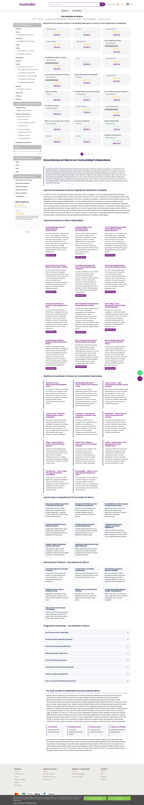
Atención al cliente (48, 774)
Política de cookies (77, 777)
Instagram (104, 779)
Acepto (119, 798)
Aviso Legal (17, 785)
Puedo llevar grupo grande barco (87, 646)
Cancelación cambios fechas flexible (87, 667)
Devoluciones (47, 779)
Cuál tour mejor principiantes (87, 674)
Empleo (16, 782)
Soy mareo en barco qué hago (87, 632)
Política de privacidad (78, 774)
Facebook (103, 777)
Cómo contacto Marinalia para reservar (87, 681)
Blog (102, 774)
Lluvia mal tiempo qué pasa (87, 660)
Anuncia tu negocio (20, 779)
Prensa (16, 777)
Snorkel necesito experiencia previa (87, 639)
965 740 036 (111, 4)
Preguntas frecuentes (49, 777)
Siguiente (92, 154)
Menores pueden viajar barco (87, 653)
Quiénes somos (18, 774)
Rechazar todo (95, 798)
